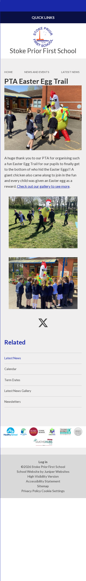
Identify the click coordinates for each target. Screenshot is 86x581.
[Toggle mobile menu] (5, 6)
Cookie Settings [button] (53, 491)
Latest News (70, 71)
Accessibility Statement (43, 481)
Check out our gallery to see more (43, 186)
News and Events (36, 71)
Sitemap (43, 486)
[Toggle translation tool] (69, 6)
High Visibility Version (43, 476)
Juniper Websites (56, 471)
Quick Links (43, 17)
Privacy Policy (31, 491)
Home (8, 71)
